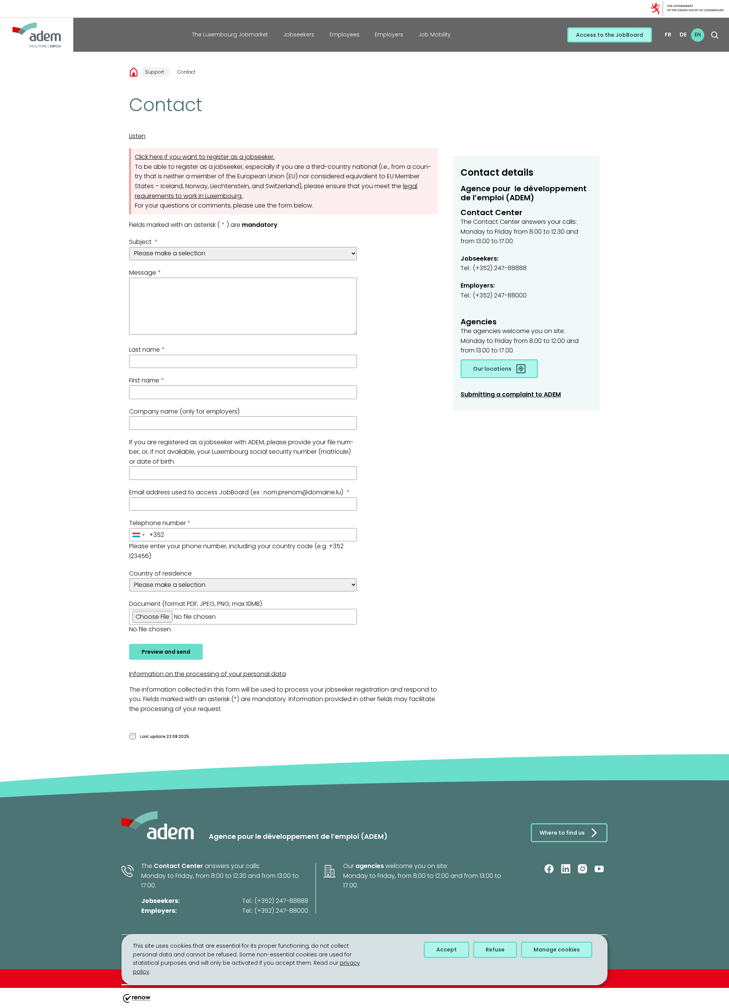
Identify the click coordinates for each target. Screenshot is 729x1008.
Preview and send (166, 652)
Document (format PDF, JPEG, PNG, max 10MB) (195, 603)
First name (146, 380)
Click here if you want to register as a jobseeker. (205, 157)
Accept (446, 949)
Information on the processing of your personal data (207, 674)
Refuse (495, 949)
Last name (147, 349)
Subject (143, 241)
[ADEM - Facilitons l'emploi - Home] (36, 35)
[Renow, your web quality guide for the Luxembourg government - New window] (136, 1003)
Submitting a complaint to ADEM (511, 394)
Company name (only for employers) (184, 411)
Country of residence (160, 573)
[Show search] (714, 35)
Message (145, 272)
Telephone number (160, 523)
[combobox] (138, 534)
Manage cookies (556, 949)
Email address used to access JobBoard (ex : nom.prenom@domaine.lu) (239, 492)
